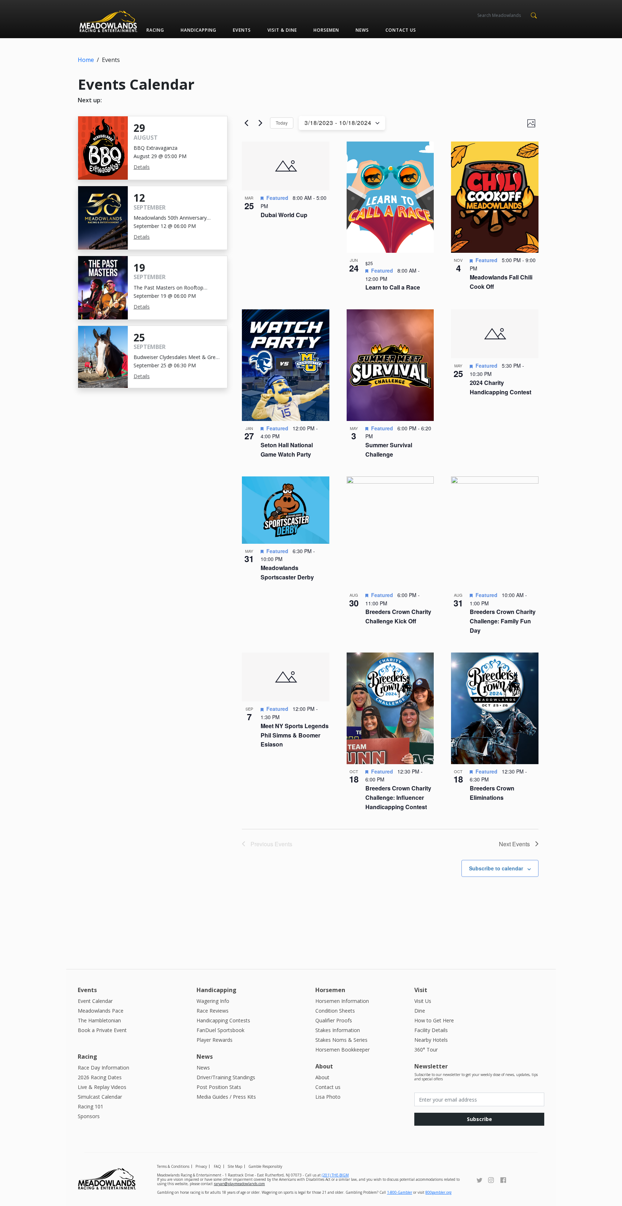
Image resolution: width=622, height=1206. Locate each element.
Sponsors (89, 1116)
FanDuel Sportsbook (220, 1030)
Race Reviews (213, 1010)
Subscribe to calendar (496, 868)
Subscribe (479, 1119)
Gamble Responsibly (265, 1166)
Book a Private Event (102, 1030)
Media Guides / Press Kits (226, 1096)
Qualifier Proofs (333, 1020)
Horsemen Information (342, 1000)
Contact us (401, 30)
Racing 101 (90, 1106)
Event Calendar (95, 1000)
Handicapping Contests (223, 1020)
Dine (419, 1010)
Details (142, 166)
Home (86, 60)
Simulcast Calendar (100, 1096)
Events (242, 30)
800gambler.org (438, 1192)
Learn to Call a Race (392, 287)
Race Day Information (103, 1067)
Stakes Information (337, 1030)
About (322, 1077)
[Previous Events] (246, 123)
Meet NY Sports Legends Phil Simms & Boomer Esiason (295, 735)
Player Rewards (215, 1039)
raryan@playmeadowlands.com (239, 1183)
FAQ (217, 1166)
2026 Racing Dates (100, 1077)
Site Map (234, 1166)
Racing (155, 30)
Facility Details (431, 1030)
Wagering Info (213, 1000)
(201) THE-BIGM (335, 1175)
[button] (533, 14)
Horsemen (326, 30)
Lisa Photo (328, 1096)
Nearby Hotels (431, 1039)
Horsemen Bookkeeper (342, 1049)
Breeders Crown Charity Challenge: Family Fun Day (503, 621)
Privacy (201, 1166)
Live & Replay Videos (102, 1087)
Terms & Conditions (173, 1166)
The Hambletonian (99, 1020)
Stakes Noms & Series (341, 1039)
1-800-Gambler (399, 1192)
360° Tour (426, 1049)
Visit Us (422, 1000)
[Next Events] (260, 123)
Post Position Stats (219, 1087)
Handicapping (198, 30)
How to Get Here (434, 1020)
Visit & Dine (282, 30)
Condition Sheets (335, 1010)
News (362, 30)
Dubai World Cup (284, 215)
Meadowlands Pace (100, 1010)
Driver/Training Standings (226, 1077)
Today (282, 123)
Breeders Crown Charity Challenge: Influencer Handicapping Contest (398, 797)
